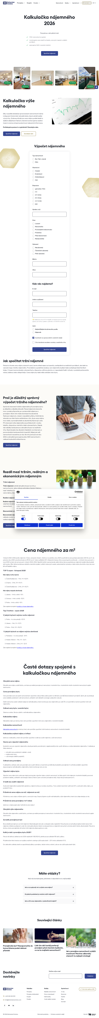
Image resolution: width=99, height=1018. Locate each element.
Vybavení (35, 244)
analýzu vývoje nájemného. (25, 647)
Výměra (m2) (36, 209)
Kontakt (87, 3)
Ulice (34, 270)
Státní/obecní (39, 177)
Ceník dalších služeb (50, 999)
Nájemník (38, 332)
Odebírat (90, 976)
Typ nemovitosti (37, 155)
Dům (36, 162)
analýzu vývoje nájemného (25, 606)
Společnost (75, 3)
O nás (63, 991)
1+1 (36, 192)
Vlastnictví (35, 167)
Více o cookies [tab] (73, 497)
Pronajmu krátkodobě (33, 994)
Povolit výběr (49, 525)
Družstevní (38, 174)
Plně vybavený (39, 253)
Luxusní (37, 223)
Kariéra (63, 996)
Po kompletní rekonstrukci (43, 229)
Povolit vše (72, 525)
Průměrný (38, 232)
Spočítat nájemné (49, 53)
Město (34, 259)
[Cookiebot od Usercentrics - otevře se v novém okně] (76, 492)
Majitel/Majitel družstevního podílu (46, 329)
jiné (36, 204)
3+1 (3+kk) (38, 198)
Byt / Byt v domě (40, 159)
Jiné (36, 180)
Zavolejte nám (28, 133)
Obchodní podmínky (42, 1014)
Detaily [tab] (49, 497)
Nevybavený (39, 247)
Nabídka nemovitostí (50, 991)
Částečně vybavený (41, 250)
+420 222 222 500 (10, 996)
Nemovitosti (59, 3)
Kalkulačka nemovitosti (10, 729)
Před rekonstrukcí (41, 235)
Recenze (63, 994)
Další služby (47, 996)
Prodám (36, 3)
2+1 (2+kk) (38, 195)
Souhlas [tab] (26, 497)
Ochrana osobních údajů (57, 1014)
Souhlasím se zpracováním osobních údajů (48, 338)
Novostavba (39, 226)
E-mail (34, 289)
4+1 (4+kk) (38, 201)
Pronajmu (20, 3)
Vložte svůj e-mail (54, 971)
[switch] (41, 519)
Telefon (34, 310)
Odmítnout (27, 525)
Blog (62, 999)
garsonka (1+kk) (40, 189)
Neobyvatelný (39, 238)
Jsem (34, 326)
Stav (34, 220)
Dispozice (35, 185)
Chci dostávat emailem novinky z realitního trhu (50, 342)
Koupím (29, 3)
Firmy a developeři (49, 994)
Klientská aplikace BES (88, 989)
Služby (67, 3)
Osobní (37, 171)
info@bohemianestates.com (13, 1000)
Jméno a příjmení (37, 299)
